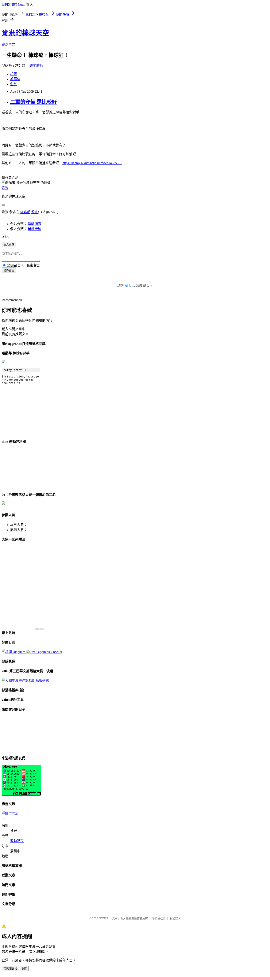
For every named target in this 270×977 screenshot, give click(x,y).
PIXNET (103, 918)
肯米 (5, 188)
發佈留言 (8, 270)
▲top (5, 236)
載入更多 (8, 244)
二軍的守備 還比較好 (33, 102)
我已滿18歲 (10, 968)
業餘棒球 (34, 229)
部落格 (15, 79)
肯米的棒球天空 (25, 33)
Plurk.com (39, 628)
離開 (24, 968)
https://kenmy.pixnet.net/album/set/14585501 (92, 163)
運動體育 (36, 65)
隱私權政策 (159, 918)
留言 (34, 212)
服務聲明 (175, 918)
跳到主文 (8, 44)
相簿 (13, 74)
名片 (13, 84)
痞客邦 (25, 212)
